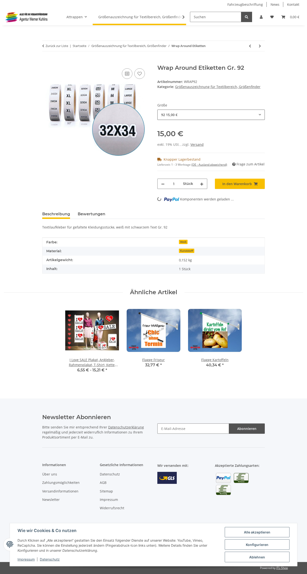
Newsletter (51, 499)
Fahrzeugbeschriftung (245, 4)
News (275, 4)
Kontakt (293, 4)
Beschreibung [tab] (56, 214)
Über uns (49, 474)
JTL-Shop (282, 568)
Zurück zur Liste (57, 46)
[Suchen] (246, 17)
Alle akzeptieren (257, 532)
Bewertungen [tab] (91, 214)
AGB (103, 482)
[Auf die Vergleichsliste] (127, 73)
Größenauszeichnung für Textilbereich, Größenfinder (217, 86)
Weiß (183, 242)
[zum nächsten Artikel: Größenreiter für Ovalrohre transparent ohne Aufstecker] (260, 46)
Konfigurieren (257, 545)
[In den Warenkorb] (46, 61)
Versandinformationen (60, 491)
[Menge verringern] (163, 184)
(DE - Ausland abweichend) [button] (209, 165)
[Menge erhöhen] (201, 184)
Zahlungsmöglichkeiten (61, 482)
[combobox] (211, 115)
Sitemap (106, 491)
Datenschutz (50, 559)
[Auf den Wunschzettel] (139, 73)
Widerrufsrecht (112, 508)
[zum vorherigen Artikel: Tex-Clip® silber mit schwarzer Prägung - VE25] (250, 46)
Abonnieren (246, 428)
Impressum (26, 559)
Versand (197, 144)
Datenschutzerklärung (126, 427)
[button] (261, 17)
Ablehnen (257, 557)
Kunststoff (186, 250)
